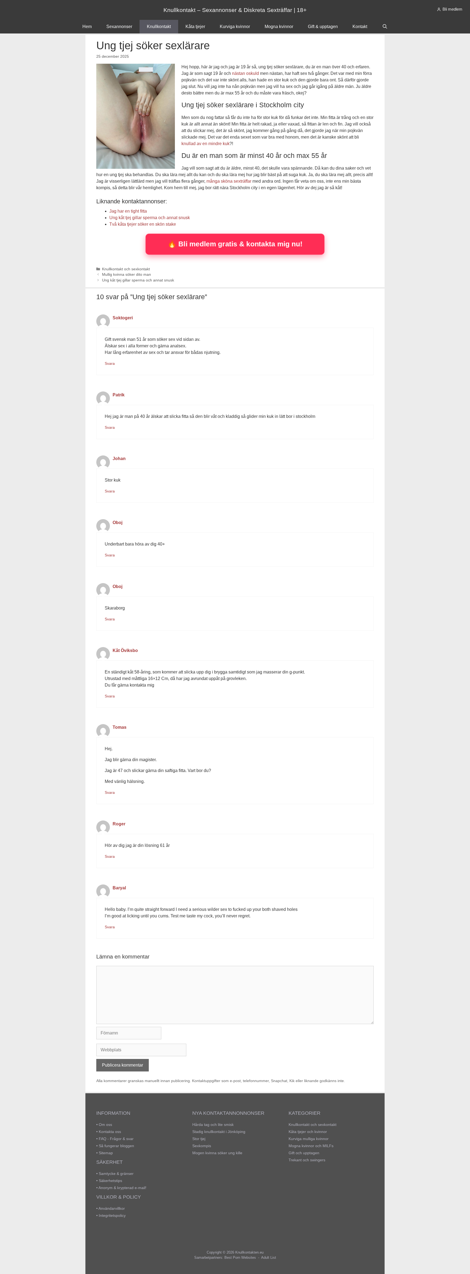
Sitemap (106, 1153)
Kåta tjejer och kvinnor (308, 1131)
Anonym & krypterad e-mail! (122, 1188)
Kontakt (359, 26)
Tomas (119, 727)
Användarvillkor (111, 1208)
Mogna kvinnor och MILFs (311, 1146)
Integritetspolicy (112, 1215)
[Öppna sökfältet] (385, 26)
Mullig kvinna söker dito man (126, 274)
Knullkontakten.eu (249, 1252)
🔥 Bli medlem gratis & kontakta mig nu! (235, 244)
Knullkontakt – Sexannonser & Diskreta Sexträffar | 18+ (235, 10)
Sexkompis (201, 1146)
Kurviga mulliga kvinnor (309, 1139)
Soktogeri (123, 318)
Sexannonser (119, 26)
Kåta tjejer (195, 26)
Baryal (119, 888)
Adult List (268, 1257)
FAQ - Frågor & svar (116, 1139)
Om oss (105, 1124)
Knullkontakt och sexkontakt (126, 269)
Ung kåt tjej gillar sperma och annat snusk (138, 280)
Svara (110, 364)
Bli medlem (452, 9)
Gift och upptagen (304, 1153)
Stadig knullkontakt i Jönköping (218, 1131)
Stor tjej (198, 1139)
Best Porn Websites (240, 1257)
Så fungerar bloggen (116, 1146)
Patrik (119, 395)
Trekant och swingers (307, 1160)
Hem (87, 26)
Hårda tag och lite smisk (213, 1124)
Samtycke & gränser (116, 1173)
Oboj (117, 522)
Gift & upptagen (323, 26)
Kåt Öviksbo (125, 650)
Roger (119, 824)
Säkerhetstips (110, 1180)
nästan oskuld (245, 73)
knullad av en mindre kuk (205, 143)
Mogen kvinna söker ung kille (217, 1153)
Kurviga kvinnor (235, 26)
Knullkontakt (159, 26)
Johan (119, 458)
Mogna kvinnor (279, 26)
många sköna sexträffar (228, 181)
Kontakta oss (110, 1131)
